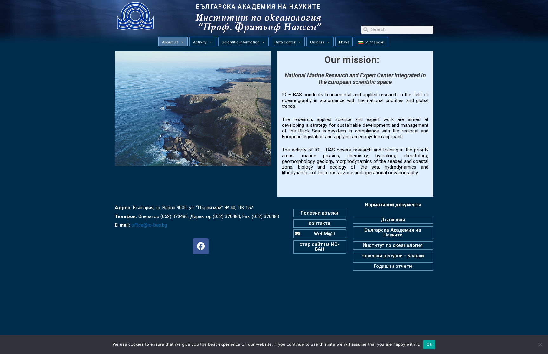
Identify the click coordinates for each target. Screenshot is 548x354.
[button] (182, 42)
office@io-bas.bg (149, 225)
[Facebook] (201, 246)
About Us (170, 42)
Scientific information (240, 42)
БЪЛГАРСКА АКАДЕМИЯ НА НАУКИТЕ (258, 6)
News (344, 42)
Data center (284, 42)
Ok (429, 344)
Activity (200, 42)
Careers (317, 42)
